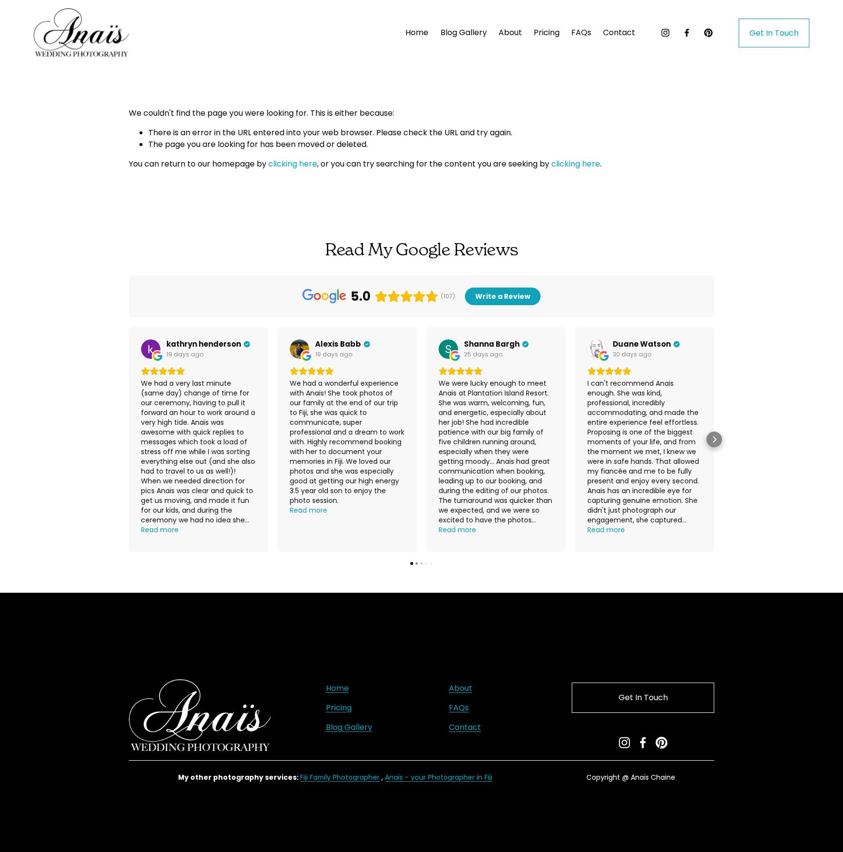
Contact (619, 32)
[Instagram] (665, 33)
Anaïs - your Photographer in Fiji (438, 777)
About (510, 32)
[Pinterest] (708, 33)
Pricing (339, 707)
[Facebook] (687, 33)
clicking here (292, 163)
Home (416, 32)
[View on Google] (151, 349)
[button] (129, 439)
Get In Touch (774, 33)
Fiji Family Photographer (340, 777)
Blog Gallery (464, 32)
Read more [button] (160, 530)
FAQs (581, 32)
